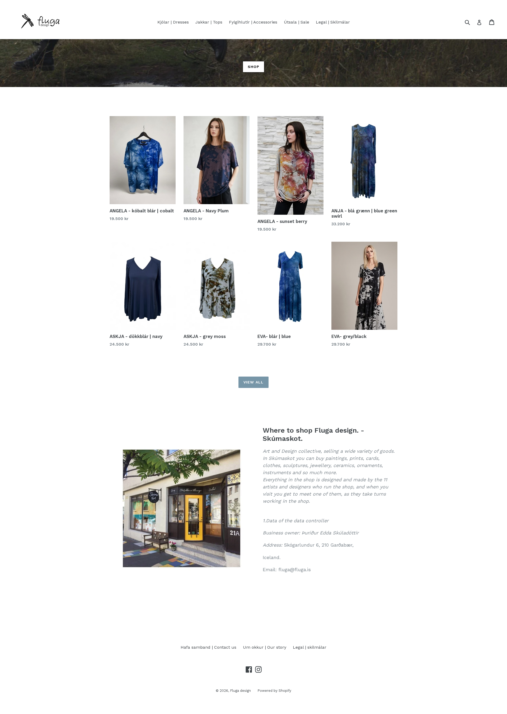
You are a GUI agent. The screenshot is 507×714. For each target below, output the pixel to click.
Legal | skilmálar (309, 647)
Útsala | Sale (296, 22)
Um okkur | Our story (264, 647)
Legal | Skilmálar (333, 22)
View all (253, 382)
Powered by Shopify (274, 691)
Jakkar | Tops (208, 22)
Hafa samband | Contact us (208, 647)
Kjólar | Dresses (173, 22)
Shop (253, 67)
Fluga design (240, 691)
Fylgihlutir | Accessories (253, 22)
